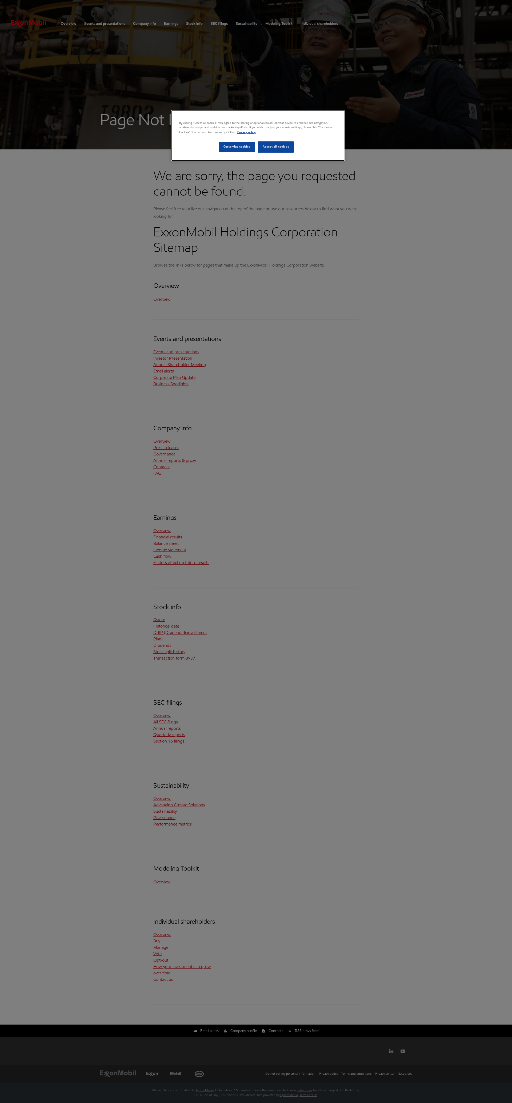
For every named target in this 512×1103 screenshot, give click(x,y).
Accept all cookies (276, 146)
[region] (258, 135)
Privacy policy (246, 132)
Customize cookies (236, 146)
